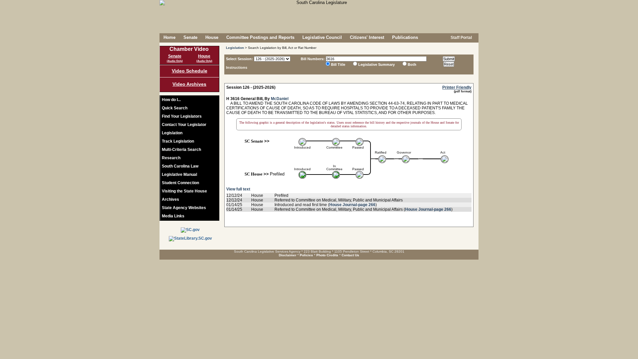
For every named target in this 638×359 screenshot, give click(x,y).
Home (169, 37)
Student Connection (180, 182)
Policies (306, 255)
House (211, 37)
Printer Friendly (457, 87)
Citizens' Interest (367, 37)
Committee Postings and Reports (260, 37)
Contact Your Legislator (184, 124)
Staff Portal (461, 37)
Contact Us (350, 255)
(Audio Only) (175, 61)
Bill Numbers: (313, 59)
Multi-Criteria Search (181, 149)
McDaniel (279, 98)
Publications (405, 37)
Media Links (173, 216)
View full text (238, 189)
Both (412, 64)
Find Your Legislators (182, 116)
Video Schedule (189, 70)
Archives (170, 199)
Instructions (236, 67)
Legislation (172, 133)
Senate (190, 37)
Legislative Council (322, 37)
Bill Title (338, 64)
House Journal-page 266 (352, 204)
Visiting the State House (184, 191)
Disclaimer (287, 255)
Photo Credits (327, 255)
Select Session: (239, 59)
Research (171, 158)
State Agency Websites (184, 207)
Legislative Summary (376, 64)
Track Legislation (178, 141)
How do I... (171, 99)
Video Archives (189, 84)
